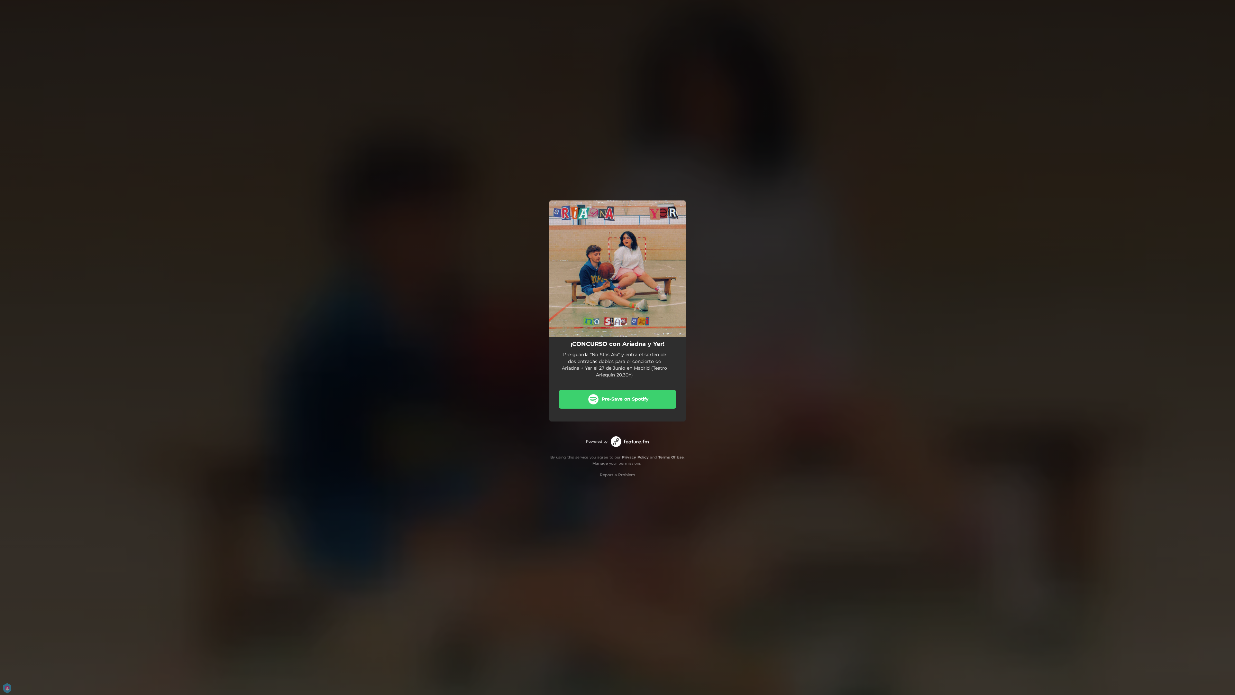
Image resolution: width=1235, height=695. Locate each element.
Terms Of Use (671, 457)
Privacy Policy (635, 457)
